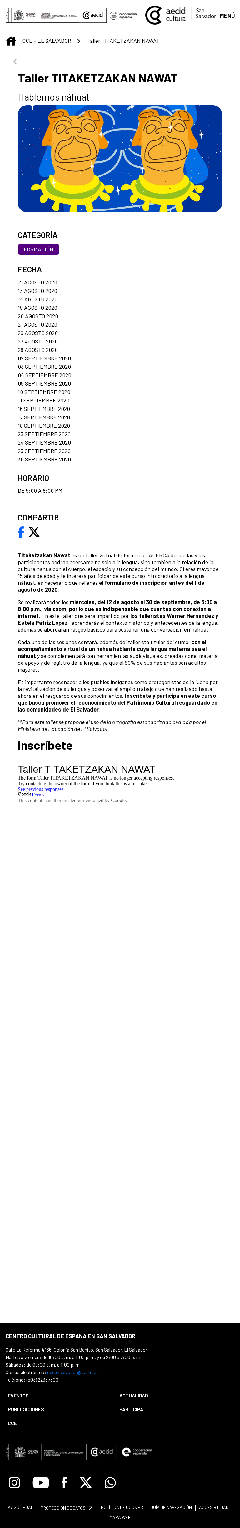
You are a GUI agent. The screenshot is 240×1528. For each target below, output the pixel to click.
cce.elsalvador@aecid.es (73, 1372)
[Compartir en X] (34, 531)
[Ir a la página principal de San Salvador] (180, 14)
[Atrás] (15, 62)
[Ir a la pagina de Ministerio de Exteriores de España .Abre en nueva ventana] (42, 15)
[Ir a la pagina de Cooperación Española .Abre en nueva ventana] (123, 15)
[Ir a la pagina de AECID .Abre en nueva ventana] (93, 15)
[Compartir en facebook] (21, 531)
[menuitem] (58, 1395)
